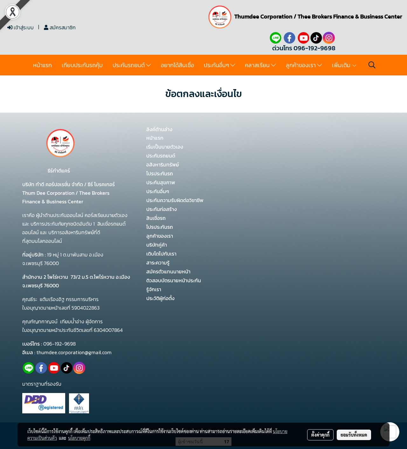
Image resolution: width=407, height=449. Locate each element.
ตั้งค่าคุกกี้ (320, 435)
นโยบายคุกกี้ (79, 438)
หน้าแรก (42, 65)
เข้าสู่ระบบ (23, 27)
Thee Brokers (315, 16)
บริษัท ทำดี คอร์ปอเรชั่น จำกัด (53, 184)
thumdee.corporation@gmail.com (74, 352)
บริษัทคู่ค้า (156, 245)
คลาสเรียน (258, 65)
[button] (372, 65)
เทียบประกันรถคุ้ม (82, 65)
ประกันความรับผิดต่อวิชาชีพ (175, 200)
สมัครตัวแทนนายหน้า (168, 271)
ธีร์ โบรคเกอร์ (100, 184)
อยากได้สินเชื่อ (177, 65)
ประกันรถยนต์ (129, 65)
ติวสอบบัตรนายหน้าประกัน (173, 280)
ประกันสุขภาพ (160, 182)
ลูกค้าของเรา (301, 65)
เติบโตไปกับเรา (161, 253)
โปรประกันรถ (159, 173)
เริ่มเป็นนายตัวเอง (164, 147)
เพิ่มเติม (342, 65)
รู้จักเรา (153, 289)
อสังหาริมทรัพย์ (162, 164)
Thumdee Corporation (263, 16)
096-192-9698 (59, 343)
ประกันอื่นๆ (217, 65)
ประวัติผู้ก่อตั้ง (160, 298)
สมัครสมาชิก (62, 27)
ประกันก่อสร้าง (161, 209)
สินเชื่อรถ (156, 218)
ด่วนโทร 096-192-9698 (303, 48)
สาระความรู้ (157, 262)
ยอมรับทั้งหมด (354, 435)
